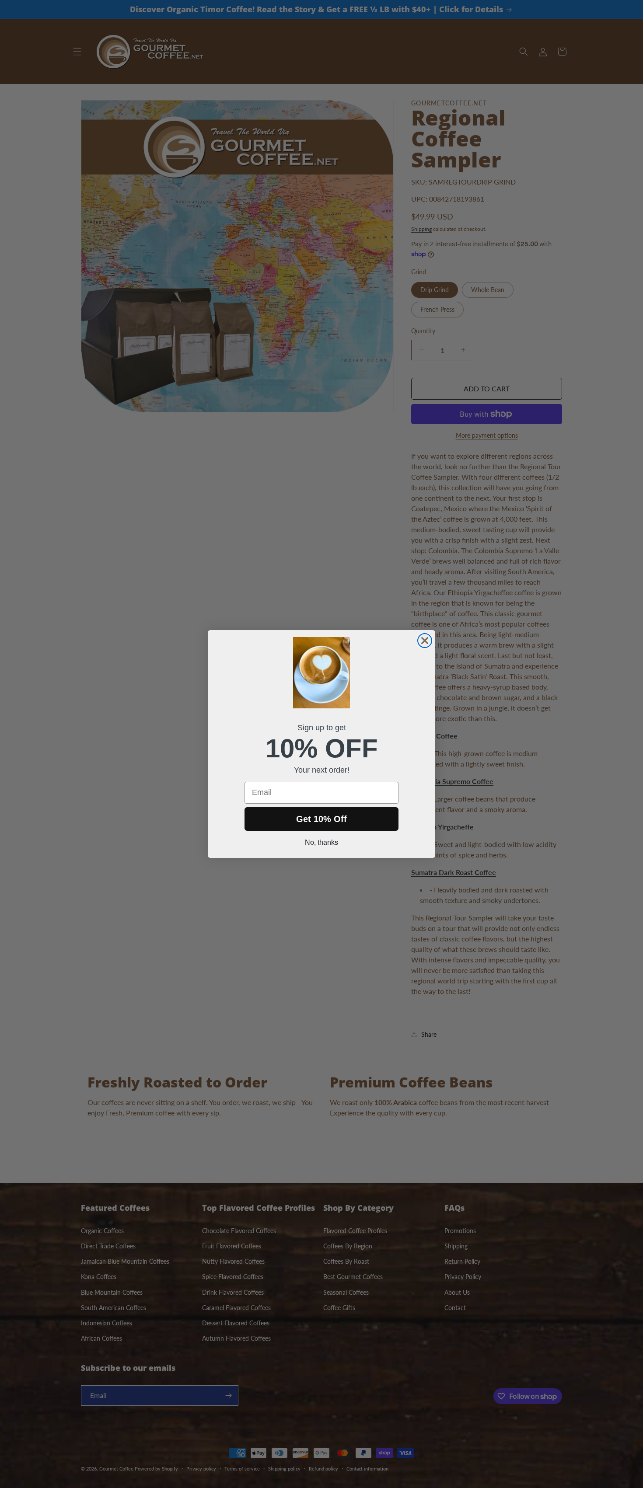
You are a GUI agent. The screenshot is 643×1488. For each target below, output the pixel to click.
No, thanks (321, 842)
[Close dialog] (425, 641)
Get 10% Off (321, 819)
